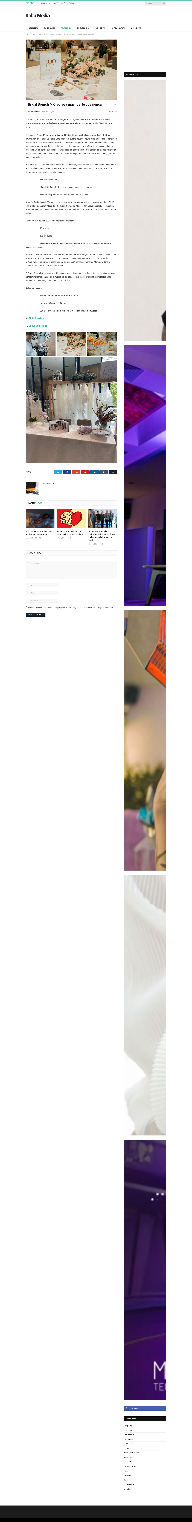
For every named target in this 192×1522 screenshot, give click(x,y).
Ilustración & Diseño (131, 1453)
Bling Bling (49, 28)
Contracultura (117, 28)
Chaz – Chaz (128, 1430)
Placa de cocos (130, 1466)
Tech (125, 1480)
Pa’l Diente (99, 28)
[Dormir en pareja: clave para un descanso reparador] (40, 518)
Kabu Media (38, 15)
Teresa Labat (33, 112)
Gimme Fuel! (136, 28)
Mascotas (128, 1457)
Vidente (127, 1489)
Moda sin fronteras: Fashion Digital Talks (57, 3)
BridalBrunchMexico (38, 326)
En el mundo (83, 28)
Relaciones (66, 28)
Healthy (127, 1448)
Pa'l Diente (128, 1462)
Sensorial (33, 28)
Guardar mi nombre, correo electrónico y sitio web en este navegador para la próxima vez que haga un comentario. (71, 608)
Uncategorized (129, 1484)
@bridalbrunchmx (36, 318)
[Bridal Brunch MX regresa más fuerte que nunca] (71, 70)
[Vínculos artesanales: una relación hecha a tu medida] (71, 518)
